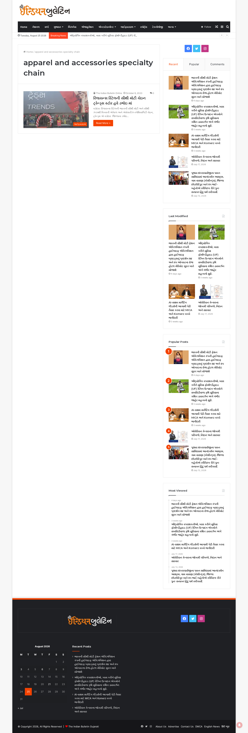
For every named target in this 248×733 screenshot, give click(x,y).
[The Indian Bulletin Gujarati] (45, 11)
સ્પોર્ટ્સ (143, 26)
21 (49, 684)
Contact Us (187, 726)
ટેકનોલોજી (157, 26)
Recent (173, 64)
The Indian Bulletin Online (109, 93)
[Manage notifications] (239, 725)
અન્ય (171, 26)
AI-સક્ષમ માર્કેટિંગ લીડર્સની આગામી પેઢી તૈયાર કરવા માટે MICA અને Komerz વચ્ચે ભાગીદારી (180, 310)
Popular (194, 64)
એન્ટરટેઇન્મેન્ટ (106, 26)
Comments (217, 64)
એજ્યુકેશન (87, 26)
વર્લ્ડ (47, 26)
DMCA (198, 726)
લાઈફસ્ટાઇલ (127, 26)
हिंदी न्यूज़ (225, 726)
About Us (161, 726)
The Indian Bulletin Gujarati (83, 726)
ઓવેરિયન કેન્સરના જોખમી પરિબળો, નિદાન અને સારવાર (210, 306)
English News (212, 726)
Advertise (173, 726)
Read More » (103, 123)
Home (23, 26)
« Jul (20, 708)
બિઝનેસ (72, 26)
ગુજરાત (57, 26)
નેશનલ (36, 26)
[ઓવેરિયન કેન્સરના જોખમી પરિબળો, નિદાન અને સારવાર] (179, 162)
